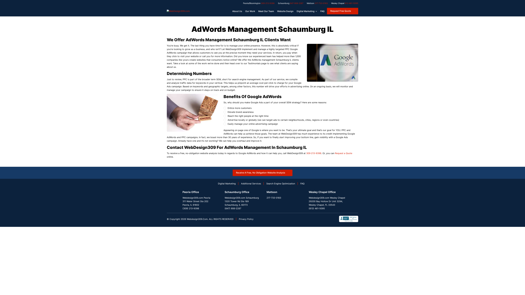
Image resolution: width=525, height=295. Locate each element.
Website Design (285, 11)
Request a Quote (343, 153)
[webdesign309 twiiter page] (330, 219)
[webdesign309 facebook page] (319, 219)
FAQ (322, 11)
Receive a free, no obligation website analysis (260, 172)
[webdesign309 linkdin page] (325, 219)
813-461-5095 (351, 3)
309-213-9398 (268, 3)
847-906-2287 (296, 3)
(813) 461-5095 (317, 208)
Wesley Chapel (337, 3)
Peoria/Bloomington (251, 3)
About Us (237, 11)
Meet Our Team (266, 11)
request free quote (340, 11)
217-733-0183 (321, 3)
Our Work (250, 11)
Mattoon (310, 3)
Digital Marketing (305, 11)
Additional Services (251, 183)
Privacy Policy (246, 219)
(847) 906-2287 (233, 208)
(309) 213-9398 (191, 208)
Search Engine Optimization (280, 183)
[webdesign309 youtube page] (336, 219)
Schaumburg (283, 3)
